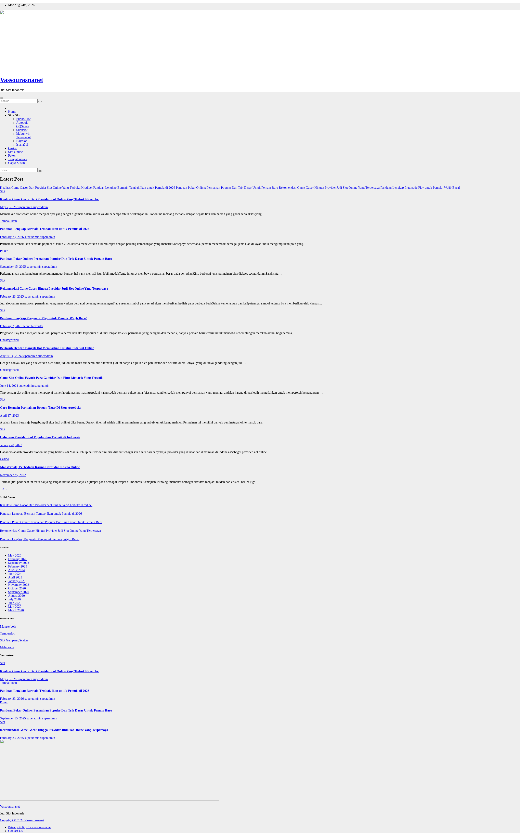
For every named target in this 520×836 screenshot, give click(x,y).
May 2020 (14, 606)
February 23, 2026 (12, 237)
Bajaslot (21, 141)
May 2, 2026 (8, 207)
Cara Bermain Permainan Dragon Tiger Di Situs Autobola (40, 407)
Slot (2, 191)
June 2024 (14, 573)
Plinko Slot (23, 119)
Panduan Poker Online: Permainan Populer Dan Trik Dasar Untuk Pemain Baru (56, 258)
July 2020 (14, 599)
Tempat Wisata (17, 159)
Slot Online (15, 152)
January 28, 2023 (11, 445)
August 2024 (16, 570)
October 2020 (17, 588)
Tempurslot (23, 137)
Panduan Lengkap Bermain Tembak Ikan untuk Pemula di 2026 (44, 229)
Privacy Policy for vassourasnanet (29, 827)
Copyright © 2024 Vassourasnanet (22, 820)
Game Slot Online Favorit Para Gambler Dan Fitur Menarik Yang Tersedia (51, 377)
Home (12, 111)
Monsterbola (8, 626)
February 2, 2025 (11, 326)
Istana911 (22, 144)
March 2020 (16, 610)
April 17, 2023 (9, 415)
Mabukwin (23, 133)
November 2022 (18, 584)
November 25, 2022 (13, 475)
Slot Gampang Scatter (14, 640)
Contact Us (15, 831)
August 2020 (16, 595)
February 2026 (17, 559)
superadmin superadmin (32, 207)
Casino (12, 148)
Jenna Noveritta (33, 326)
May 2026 (14, 555)
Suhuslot (21, 130)
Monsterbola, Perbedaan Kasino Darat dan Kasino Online (40, 467)
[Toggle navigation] (1, 98)
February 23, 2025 (12, 296)
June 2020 (14, 603)
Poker (12, 155)
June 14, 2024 (9, 385)
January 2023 (16, 581)
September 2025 (18, 562)
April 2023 (15, 577)
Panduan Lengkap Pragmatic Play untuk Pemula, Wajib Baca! (43, 318)
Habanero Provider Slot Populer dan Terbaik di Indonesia (40, 437)
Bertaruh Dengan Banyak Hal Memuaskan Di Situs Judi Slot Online (47, 348)
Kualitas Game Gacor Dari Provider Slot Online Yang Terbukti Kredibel (49, 199)
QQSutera (22, 126)
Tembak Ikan (8, 221)
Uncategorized (9, 340)
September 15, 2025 (13, 266)
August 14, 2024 (11, 356)
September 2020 (18, 592)
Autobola (22, 122)
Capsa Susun (16, 163)
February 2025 (17, 566)
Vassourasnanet (21, 79)
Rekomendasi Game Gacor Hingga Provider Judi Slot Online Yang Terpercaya (54, 288)
